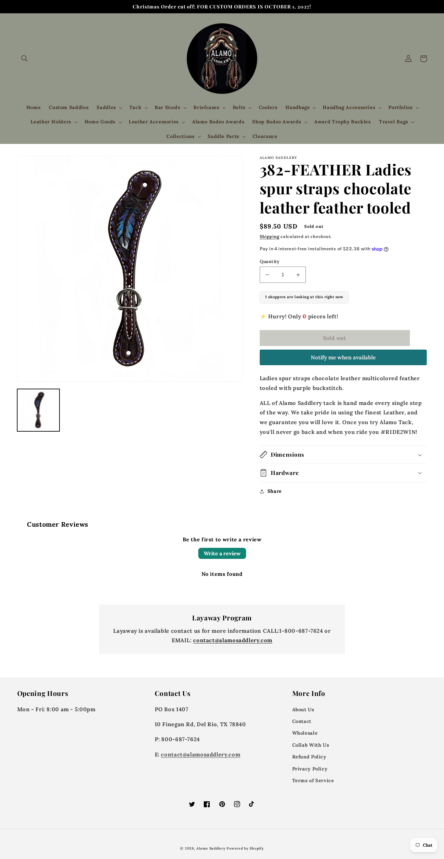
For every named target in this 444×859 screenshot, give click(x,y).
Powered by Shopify (245, 848)
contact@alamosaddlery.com (232, 640)
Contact (301, 721)
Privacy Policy (310, 769)
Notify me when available (343, 357)
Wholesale (305, 733)
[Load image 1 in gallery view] (38, 410)
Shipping (270, 236)
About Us (303, 709)
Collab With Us (310, 745)
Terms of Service (313, 780)
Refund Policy (309, 757)
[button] (24, 58)
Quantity (270, 261)
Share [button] (275, 491)
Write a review (222, 553)
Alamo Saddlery (210, 848)
